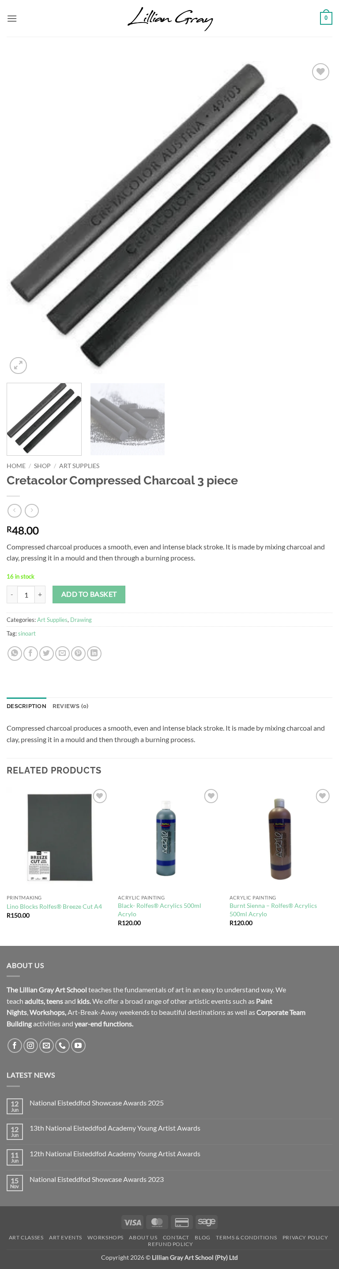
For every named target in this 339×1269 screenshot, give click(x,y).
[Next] (315, 218)
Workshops (47, 1012)
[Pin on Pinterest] (78, 653)
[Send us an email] (46, 1045)
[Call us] (62, 1045)
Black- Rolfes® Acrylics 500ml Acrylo (159, 910)
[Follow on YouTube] (78, 1045)
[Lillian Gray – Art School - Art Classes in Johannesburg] (169, 18)
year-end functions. (104, 1023)
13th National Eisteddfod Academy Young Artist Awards (115, 1128)
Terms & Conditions (246, 1237)
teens (54, 1001)
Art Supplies (79, 465)
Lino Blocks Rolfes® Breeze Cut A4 (54, 906)
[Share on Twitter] (46, 653)
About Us (143, 1237)
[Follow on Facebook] (15, 1045)
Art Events (65, 1237)
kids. (84, 1001)
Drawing (81, 619)
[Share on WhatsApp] (15, 653)
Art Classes (26, 1237)
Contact (176, 1237)
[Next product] (14, 511)
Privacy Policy (305, 1237)
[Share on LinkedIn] (94, 653)
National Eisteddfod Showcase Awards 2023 (97, 1179)
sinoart (27, 633)
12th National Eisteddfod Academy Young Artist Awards (115, 1153)
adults (34, 1001)
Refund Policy (170, 1244)
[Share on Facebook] (30, 653)
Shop (42, 465)
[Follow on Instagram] (30, 1045)
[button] (12, 18)
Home (16, 465)
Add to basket (89, 594)
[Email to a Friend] (62, 653)
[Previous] (24, 218)
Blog (202, 1237)
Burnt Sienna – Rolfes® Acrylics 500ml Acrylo (273, 910)
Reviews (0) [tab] (71, 706)
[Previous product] (31, 511)
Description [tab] (26, 706)
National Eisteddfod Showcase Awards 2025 (97, 1102)
